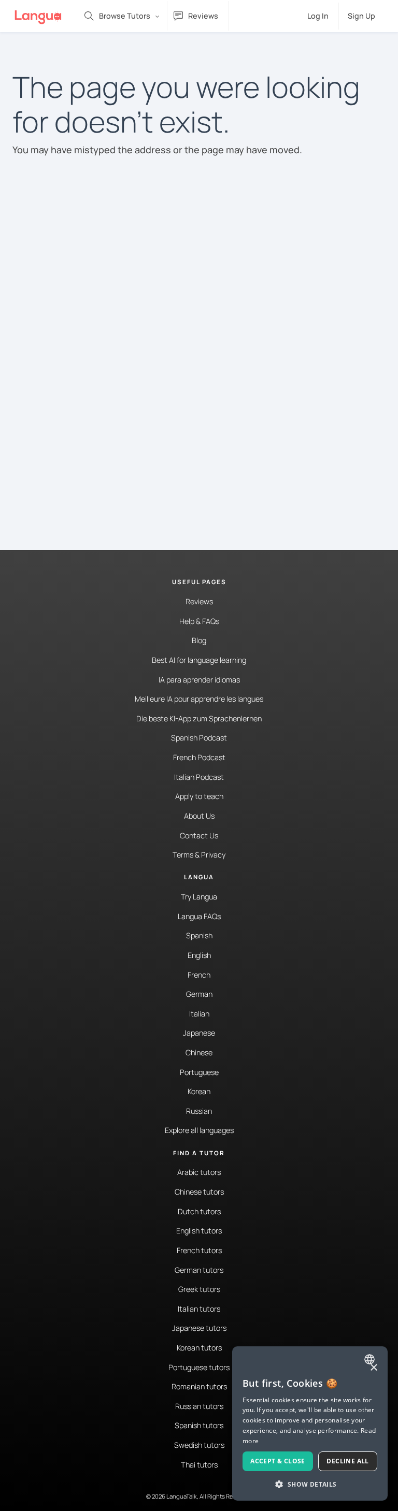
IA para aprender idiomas (199, 680)
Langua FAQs (199, 916)
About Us (199, 816)
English (199, 955)
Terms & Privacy (199, 855)
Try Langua (199, 897)
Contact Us (199, 835)
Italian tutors (199, 1309)
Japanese (199, 1033)
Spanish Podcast (199, 738)
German (199, 994)
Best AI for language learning (199, 660)
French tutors (199, 1250)
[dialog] (310, 1423)
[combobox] (370, 1359)
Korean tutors (199, 1348)
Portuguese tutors (199, 1367)
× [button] (373, 1368)
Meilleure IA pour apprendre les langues (199, 699)
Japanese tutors (199, 1328)
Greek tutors (199, 1289)
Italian (199, 1014)
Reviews (199, 601)
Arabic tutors (199, 1172)
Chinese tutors (199, 1192)
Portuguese (199, 1072)
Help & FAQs (199, 621)
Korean (199, 1091)
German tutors (199, 1270)
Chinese (199, 1052)
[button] (310, 1484)
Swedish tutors (199, 1445)
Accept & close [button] (277, 1461)
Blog (199, 640)
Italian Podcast (199, 777)
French (199, 975)
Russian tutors (199, 1406)
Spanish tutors (199, 1425)
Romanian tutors (199, 1386)
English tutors (199, 1231)
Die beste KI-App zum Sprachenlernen (199, 718)
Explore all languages (199, 1130)
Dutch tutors (199, 1211)
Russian (199, 1111)
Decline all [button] (347, 1461)
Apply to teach (199, 796)
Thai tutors (199, 1465)
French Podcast (199, 757)
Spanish (199, 935)
